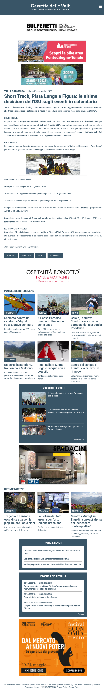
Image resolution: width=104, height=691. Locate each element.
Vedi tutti (81, 614)
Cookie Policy (74, 687)
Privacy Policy (62, 687)
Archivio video (79, 440)
